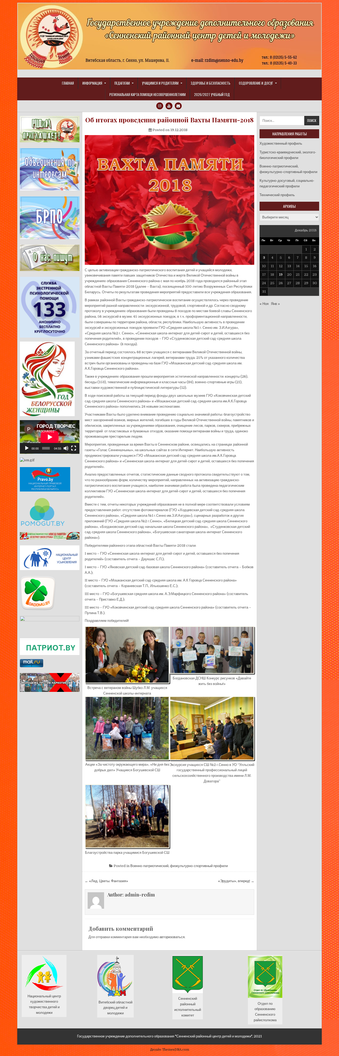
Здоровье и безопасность (210, 83)
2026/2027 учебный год (212, 94)
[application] (49, 437)
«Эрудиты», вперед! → (236, 881)
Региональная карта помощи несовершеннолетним (147, 94)
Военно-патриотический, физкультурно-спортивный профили (179, 866)
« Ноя (264, 304)
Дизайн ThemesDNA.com (169, 1049)
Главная (68, 83)
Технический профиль (277, 195)
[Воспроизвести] (26, 448)
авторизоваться (172, 937)
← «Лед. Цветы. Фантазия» (106, 881)
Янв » (275, 304)
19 (281, 275)
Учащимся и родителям (160, 83)
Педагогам (122, 83)
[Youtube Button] (169, 105)
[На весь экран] (73, 448)
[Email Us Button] (178, 105)
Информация (92, 83)
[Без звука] (66, 448)
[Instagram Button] (159, 105)
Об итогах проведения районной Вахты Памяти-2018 (169, 120)
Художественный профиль (281, 143)
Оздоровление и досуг (256, 83)
